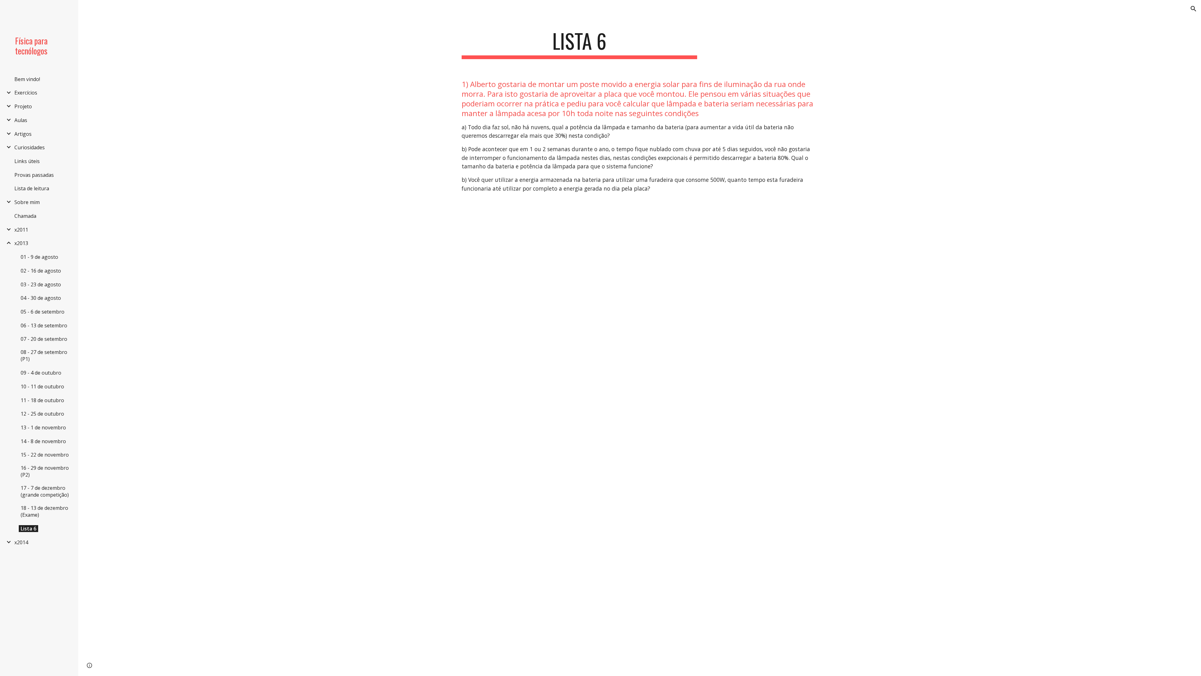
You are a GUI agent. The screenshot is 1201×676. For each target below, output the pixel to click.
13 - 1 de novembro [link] (43, 427)
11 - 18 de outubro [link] (42, 400)
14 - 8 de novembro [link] (43, 441)
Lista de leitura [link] (31, 188)
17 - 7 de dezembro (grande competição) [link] (45, 491)
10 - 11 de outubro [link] (42, 386)
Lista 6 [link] (28, 528)
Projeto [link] (23, 106)
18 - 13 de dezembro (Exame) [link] (44, 511)
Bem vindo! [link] (27, 79)
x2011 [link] (21, 229)
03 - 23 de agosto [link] (41, 284)
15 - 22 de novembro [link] (45, 454)
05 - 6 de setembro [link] (42, 311)
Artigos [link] (23, 134)
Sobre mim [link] (27, 202)
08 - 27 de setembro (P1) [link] (44, 355)
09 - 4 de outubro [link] (41, 372)
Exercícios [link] (25, 92)
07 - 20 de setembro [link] (44, 338)
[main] (579, 44)
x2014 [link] (21, 542)
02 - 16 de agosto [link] (41, 270)
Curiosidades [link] (29, 147)
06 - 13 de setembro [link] (44, 325)
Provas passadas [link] (34, 175)
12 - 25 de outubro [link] (42, 413)
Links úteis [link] (27, 161)
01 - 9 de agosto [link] (39, 256)
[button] (1193, 8)
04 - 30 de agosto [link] (41, 297)
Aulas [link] (20, 120)
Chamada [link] (25, 216)
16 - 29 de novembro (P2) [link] (45, 471)
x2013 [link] (21, 243)
